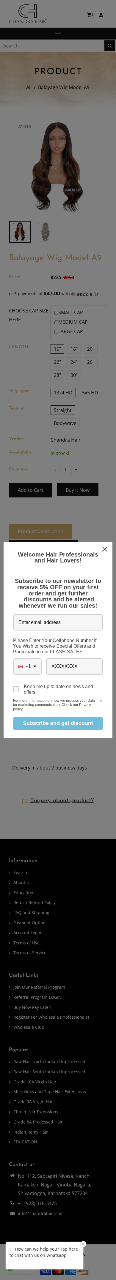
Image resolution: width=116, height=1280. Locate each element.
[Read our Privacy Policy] (101, 701)
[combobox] (27, 666)
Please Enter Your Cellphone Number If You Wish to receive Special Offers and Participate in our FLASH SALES (54, 646)
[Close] (105, 549)
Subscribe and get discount (58, 723)
